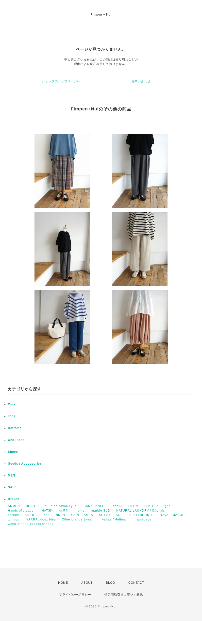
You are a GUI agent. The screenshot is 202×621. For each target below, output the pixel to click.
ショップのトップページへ (61, 81)
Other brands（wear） (79, 519)
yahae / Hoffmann (116, 519)
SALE (12, 487)
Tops (12, 416)
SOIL (119, 515)
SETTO (104, 515)
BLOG (110, 582)
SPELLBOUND (140, 515)
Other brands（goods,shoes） (31, 524)
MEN (11, 475)
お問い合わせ (141, 81)
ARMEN (14, 506)
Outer (12, 404)
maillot (80, 510)
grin (168, 506)
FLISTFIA (151, 506)
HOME (63, 582)
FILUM (133, 506)
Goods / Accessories (25, 463)
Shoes (13, 452)
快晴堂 (64, 510)
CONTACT (136, 582)
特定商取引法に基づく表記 (123, 594)
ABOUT (87, 582)
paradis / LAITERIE (23, 515)
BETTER (32, 506)
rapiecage (144, 519)
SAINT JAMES (82, 515)
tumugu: (14, 519)
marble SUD (100, 510)
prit (46, 515)
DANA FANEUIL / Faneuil (103, 506)
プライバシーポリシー (75, 594)
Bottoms (15, 428)
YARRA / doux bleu (41, 519)
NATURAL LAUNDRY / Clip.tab (140, 510)
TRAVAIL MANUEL (172, 515)
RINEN (60, 515)
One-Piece (16, 440)
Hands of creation (22, 510)
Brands (14, 499)
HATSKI (47, 510)
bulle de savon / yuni (61, 506)
